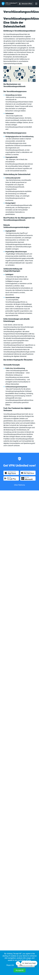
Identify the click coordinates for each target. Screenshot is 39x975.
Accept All (19, 970)
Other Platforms (19, 485)
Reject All (10, 965)
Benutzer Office (27, 4)
